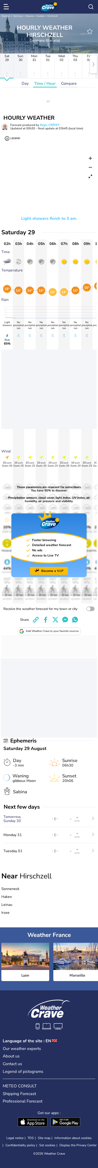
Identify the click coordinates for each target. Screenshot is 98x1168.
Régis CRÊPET (50, 125)
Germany (18, 16)
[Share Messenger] (65, 620)
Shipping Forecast (19, 1093)
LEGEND (15, 138)
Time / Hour (45, 83)
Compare (69, 83)
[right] (93, 64)
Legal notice (14, 1138)
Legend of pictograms (23, 1071)
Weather (5, 16)
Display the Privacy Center (78, 1145)
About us (11, 1056)
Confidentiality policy (20, 1145)
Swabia (40, 16)
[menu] (7, 6)
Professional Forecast (22, 1101)
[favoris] (89, 31)
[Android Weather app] (65, 1122)
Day (25, 83)
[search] (91, 6)
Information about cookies (73, 1138)
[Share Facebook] (46, 620)
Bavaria (30, 16)
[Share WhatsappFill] (75, 620)
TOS (31, 1138)
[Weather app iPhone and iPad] (32, 1122)
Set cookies (47, 1145)
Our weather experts (22, 1048)
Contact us (12, 1063)
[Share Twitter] (55, 620)
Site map (44, 1138)
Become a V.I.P (52, 571)
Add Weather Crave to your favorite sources (52, 631)
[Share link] (36, 620)
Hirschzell (52, 16)
